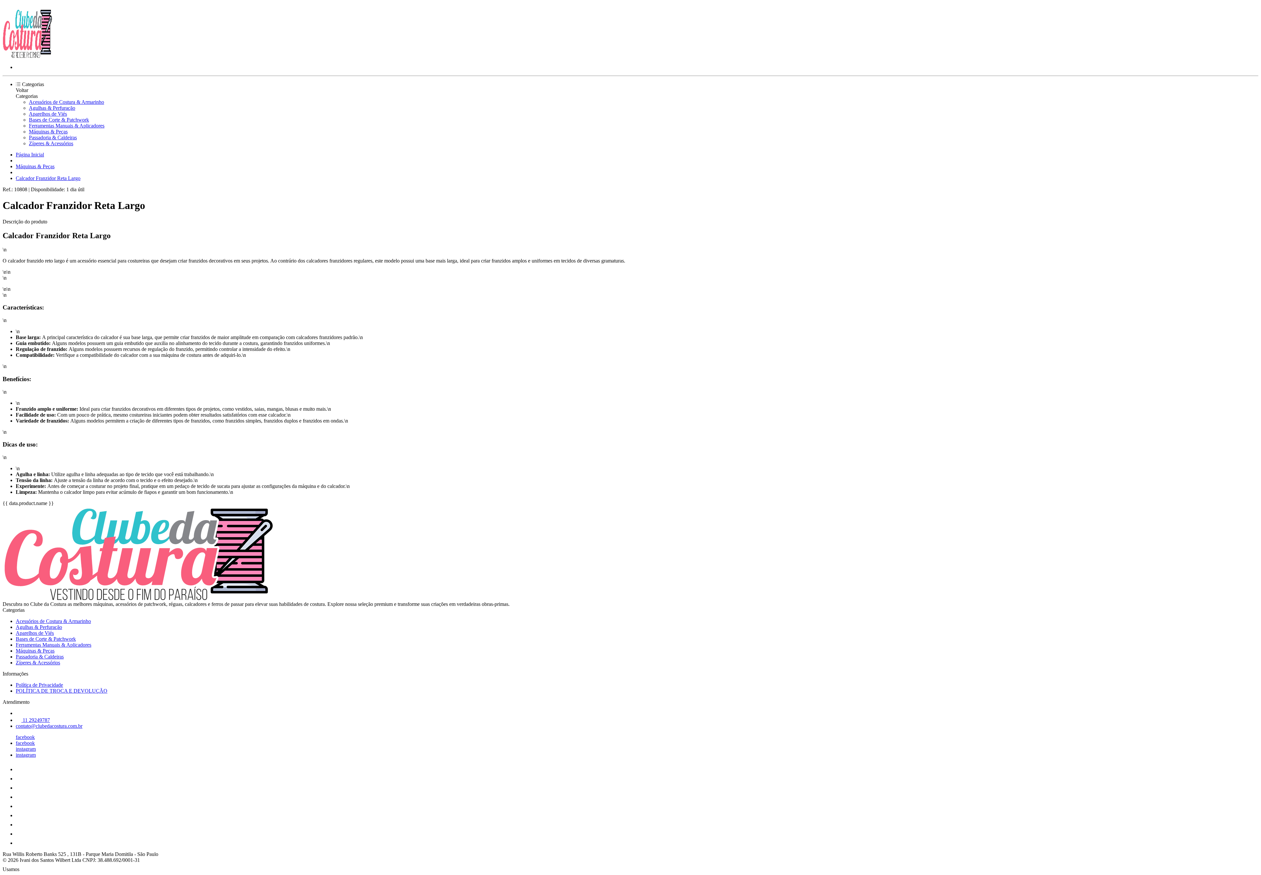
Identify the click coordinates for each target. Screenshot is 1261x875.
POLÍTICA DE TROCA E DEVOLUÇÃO (61, 691)
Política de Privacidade (39, 685)
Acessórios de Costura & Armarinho (66, 102)
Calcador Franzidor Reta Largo (48, 178)
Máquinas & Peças (48, 131)
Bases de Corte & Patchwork (59, 120)
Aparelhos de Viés (48, 114)
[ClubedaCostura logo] (27, 56)
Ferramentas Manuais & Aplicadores (66, 125)
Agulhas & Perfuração (52, 108)
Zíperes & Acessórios (51, 143)
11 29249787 (35, 720)
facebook (25, 737)
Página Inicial (30, 154)
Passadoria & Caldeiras (53, 137)
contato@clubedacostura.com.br (49, 726)
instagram (26, 749)
